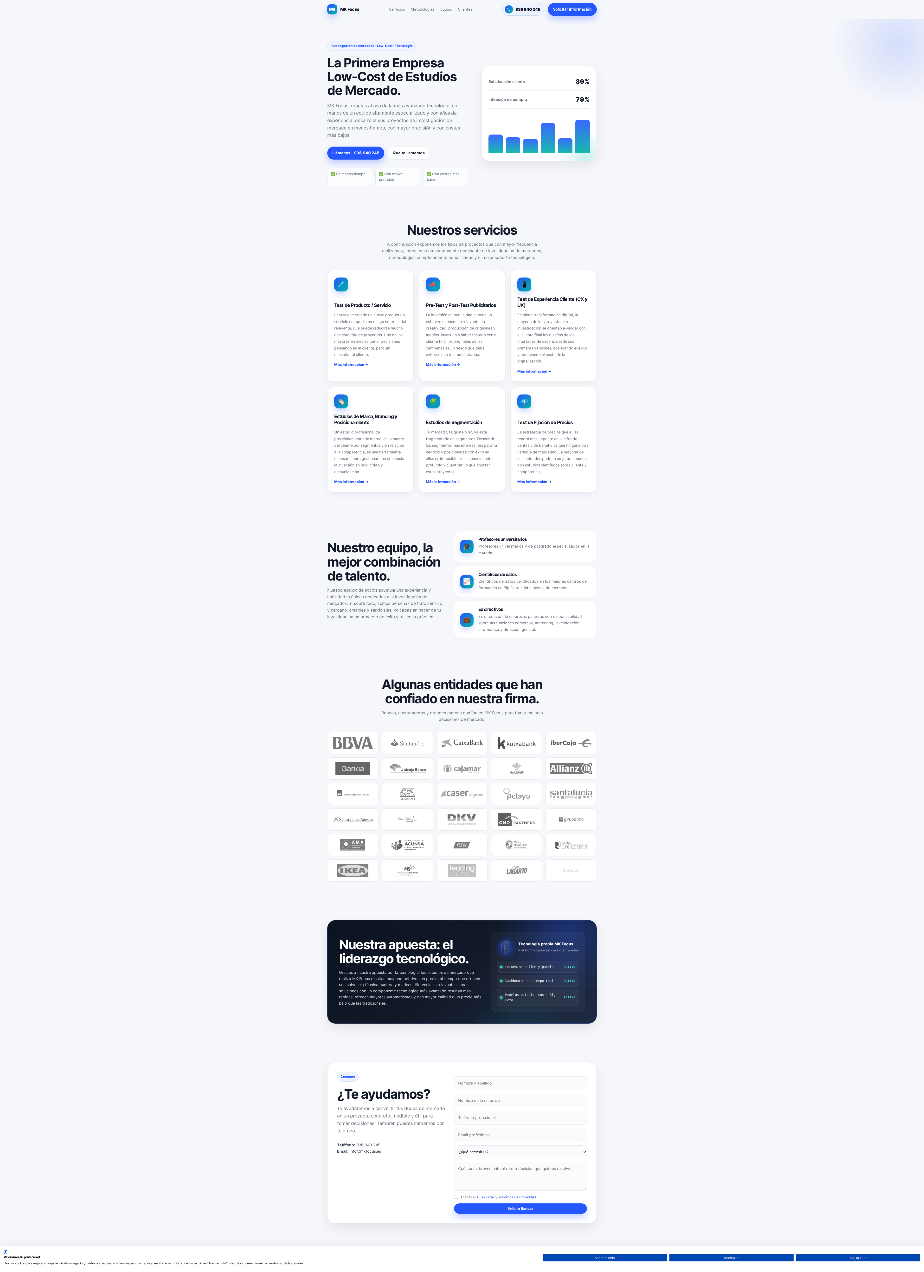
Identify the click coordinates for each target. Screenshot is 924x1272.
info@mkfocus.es (365, 1151)
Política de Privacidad (519, 1197)
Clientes (465, 9)
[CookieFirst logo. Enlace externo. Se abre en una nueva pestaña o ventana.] (5, 1252)
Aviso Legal (485, 1197)
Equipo (446, 9)
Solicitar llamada (520, 1208)
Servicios (397, 9)
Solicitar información (572, 9)
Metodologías (423, 9)
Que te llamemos (409, 152)
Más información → (351, 364)
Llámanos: (355, 152)
